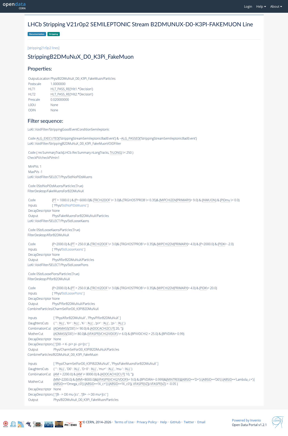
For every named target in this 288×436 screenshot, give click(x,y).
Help (163, 422)
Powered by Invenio (246, 420)
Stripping (53, 34)
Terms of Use (124, 422)
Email (201, 422)
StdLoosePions (72, 293)
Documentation (36, 34)
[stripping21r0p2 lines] (43, 48)
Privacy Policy (147, 422)
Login (248, 6)
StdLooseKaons (72, 249)
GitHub (175, 422)
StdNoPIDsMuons (74, 205)
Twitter (189, 422)
